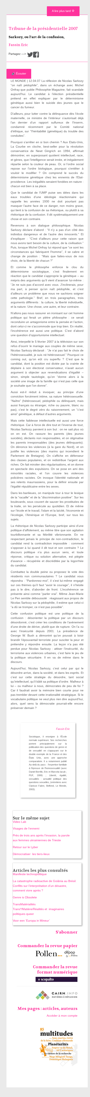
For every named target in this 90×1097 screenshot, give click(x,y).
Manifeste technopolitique (30, 874)
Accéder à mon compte (62, 1015)
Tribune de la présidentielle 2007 (43, 28)
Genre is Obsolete (25, 897)
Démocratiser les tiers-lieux (31, 854)
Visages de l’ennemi (26, 828)
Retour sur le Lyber (25, 847)
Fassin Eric (18, 45)
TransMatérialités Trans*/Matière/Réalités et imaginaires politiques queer (38, 909)
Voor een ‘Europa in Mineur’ (31, 920)
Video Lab (19, 821)
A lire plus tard (62, 11)
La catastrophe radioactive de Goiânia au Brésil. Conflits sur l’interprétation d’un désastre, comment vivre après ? (44, 885)
